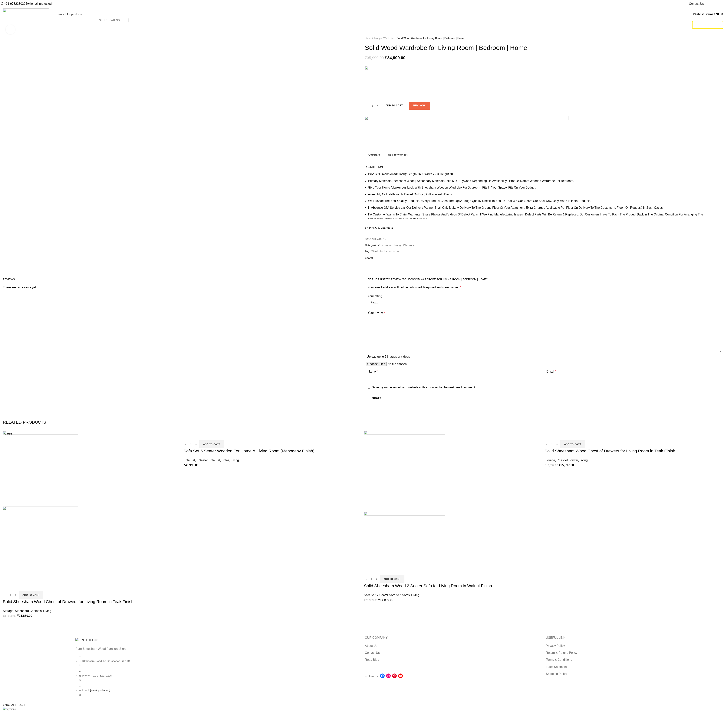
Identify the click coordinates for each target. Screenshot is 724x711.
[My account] (691, 14)
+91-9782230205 (14, 3)
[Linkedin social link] (385, 258)
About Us (371, 645)
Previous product (712, 38)
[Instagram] (388, 676)
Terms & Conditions (559, 659)
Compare (374, 154)
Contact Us (372, 652)
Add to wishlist (397, 154)
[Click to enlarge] (10, 29)
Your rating (375, 296)
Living (377, 38)
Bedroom (386, 245)
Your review (376, 312)
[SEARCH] (133, 14)
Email (551, 371)
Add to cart (394, 105)
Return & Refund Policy (561, 652)
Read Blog (372, 659)
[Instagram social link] (712, 3)
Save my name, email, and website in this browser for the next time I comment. (424, 387)
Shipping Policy (556, 673)
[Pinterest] (394, 676)
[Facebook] (382, 676)
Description (374, 166)
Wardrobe (388, 38)
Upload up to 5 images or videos (388, 356)
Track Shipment (707, 24)
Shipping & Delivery (379, 227)
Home (368, 38)
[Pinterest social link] (721, 3)
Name (373, 371)
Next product (719, 38)
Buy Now (419, 105)
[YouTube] (400, 676)
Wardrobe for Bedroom (385, 251)
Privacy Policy (555, 645)
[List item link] (181, 677)
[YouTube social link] (716, 3)
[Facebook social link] (708, 3)
